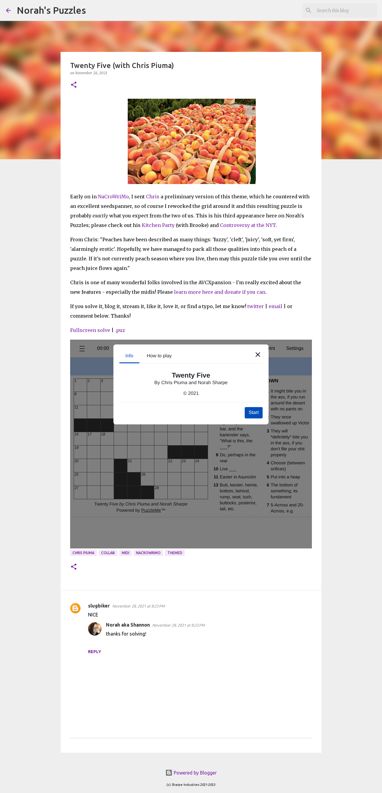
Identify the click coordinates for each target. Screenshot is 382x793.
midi (125, 553)
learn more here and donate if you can (219, 292)
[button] (73, 85)
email (275, 306)
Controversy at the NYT (248, 225)
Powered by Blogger (194, 772)
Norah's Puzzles (51, 10)
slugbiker (99, 605)
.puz (120, 330)
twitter (255, 306)
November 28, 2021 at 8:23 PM (138, 606)
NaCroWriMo (113, 197)
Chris (152, 197)
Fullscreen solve (90, 330)
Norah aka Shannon (128, 624)
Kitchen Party (158, 225)
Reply (94, 651)
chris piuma (83, 553)
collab (108, 553)
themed (174, 553)
